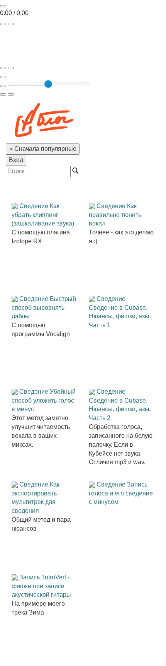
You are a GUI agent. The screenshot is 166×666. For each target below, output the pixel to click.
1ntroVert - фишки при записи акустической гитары (41, 586)
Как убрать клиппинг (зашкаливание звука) (43, 215)
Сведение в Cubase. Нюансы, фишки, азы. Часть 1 (120, 316)
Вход (16, 160)
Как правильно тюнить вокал (115, 215)
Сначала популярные (44, 148)
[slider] (48, 84)
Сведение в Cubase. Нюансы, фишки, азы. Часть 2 (120, 409)
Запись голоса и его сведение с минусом (121, 493)
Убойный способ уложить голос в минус (44, 400)
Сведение (33, 206)
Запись (29, 577)
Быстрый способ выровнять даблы (44, 307)
